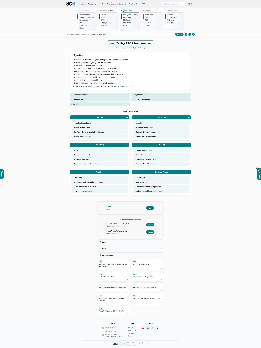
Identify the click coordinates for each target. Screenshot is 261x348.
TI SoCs (148, 23)
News (130, 336)
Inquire (179, 34)
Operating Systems (106, 11)
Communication (171, 11)
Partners (131, 327)
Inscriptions (132, 330)
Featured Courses (84, 11)
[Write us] (189, 34)
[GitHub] (157, 328)
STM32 (147, 17)
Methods (126, 20)
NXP (146, 20)
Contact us (133, 4)
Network (170, 20)
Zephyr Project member (92, 86)
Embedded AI (84, 15)
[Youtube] (143, 328)
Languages (83, 20)
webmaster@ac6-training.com (128, 345)
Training (82, 4)
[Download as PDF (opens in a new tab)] (193, 34)
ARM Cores (149, 15)
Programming (126, 11)
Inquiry (150, 208)
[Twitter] (148, 328)
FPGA (81, 23)
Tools (102, 4)
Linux (81, 28)
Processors (147, 11)
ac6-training (70, 34)
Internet (170, 15)
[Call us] (186, 34)
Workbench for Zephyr (115, 4)
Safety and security (86, 17)
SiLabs (147, 25)
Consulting (92, 4)
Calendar (131, 333)
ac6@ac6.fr (109, 328)
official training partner (124, 86)
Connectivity (172, 17)
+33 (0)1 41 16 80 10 (112, 331)
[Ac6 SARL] (116, 344)
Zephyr (104, 23)
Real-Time (83, 25)
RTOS (103, 20)
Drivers (104, 25)
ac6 (65, 34)
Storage (170, 23)
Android (104, 15)
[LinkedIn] (152, 328)
